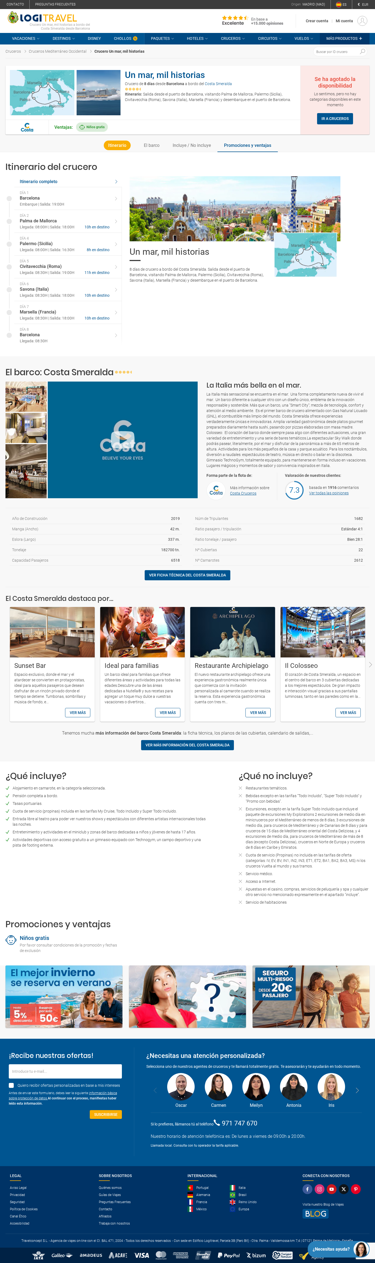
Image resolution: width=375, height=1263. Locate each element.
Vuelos (302, 38)
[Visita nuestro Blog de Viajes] (332, 1214)
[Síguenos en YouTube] (331, 1189)
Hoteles (195, 38)
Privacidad (17, 1195)
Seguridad (17, 1202)
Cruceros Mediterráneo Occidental (57, 51)
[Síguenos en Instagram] (319, 1189)
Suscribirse (105, 1114)
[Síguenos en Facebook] (307, 1189)
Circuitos (267, 38)
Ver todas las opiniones (329, 493)
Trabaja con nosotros (114, 1223)
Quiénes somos (110, 1188)
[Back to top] (362, 1230)
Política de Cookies (24, 1209)
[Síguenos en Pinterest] (356, 1189)
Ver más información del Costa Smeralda (187, 745)
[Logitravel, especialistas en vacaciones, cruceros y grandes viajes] (49, 17)
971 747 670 (239, 1123)
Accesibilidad (19, 1223)
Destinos (62, 38)
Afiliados (105, 1216)
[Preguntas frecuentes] (187, 996)
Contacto (15, 4)
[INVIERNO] (63, 996)
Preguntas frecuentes (55, 4)
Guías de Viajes (110, 1195)
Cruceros (230, 38)
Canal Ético (18, 1216)
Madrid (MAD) (314, 4)
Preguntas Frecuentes (115, 1202)
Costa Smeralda (218, 84)
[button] (345, 38)
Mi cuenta (344, 21)
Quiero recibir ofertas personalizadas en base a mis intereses (69, 1085)
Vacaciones (23, 38)
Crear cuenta (317, 21)
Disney (94, 38)
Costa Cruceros (243, 493)
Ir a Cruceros (335, 118)
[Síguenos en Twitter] (344, 1189)
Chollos (122, 38)
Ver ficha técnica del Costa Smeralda (187, 575)
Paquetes (160, 38)
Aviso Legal (18, 1188)
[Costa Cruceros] (27, 127)
